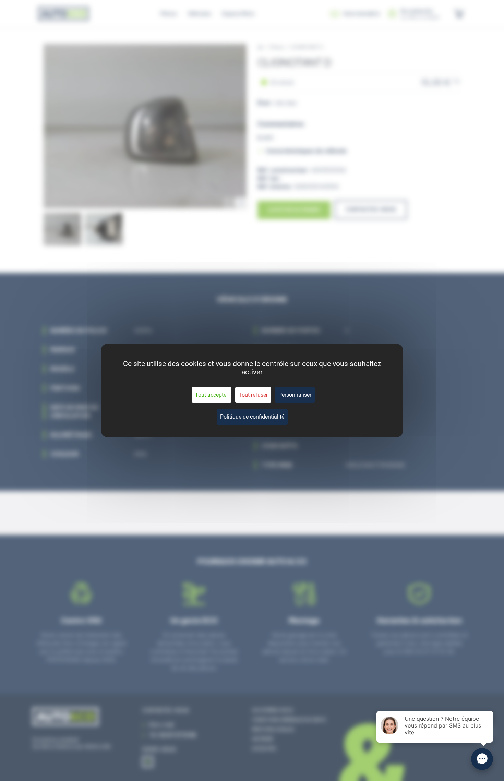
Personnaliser (294, 395)
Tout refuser (253, 395)
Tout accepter (211, 395)
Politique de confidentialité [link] (252, 416)
